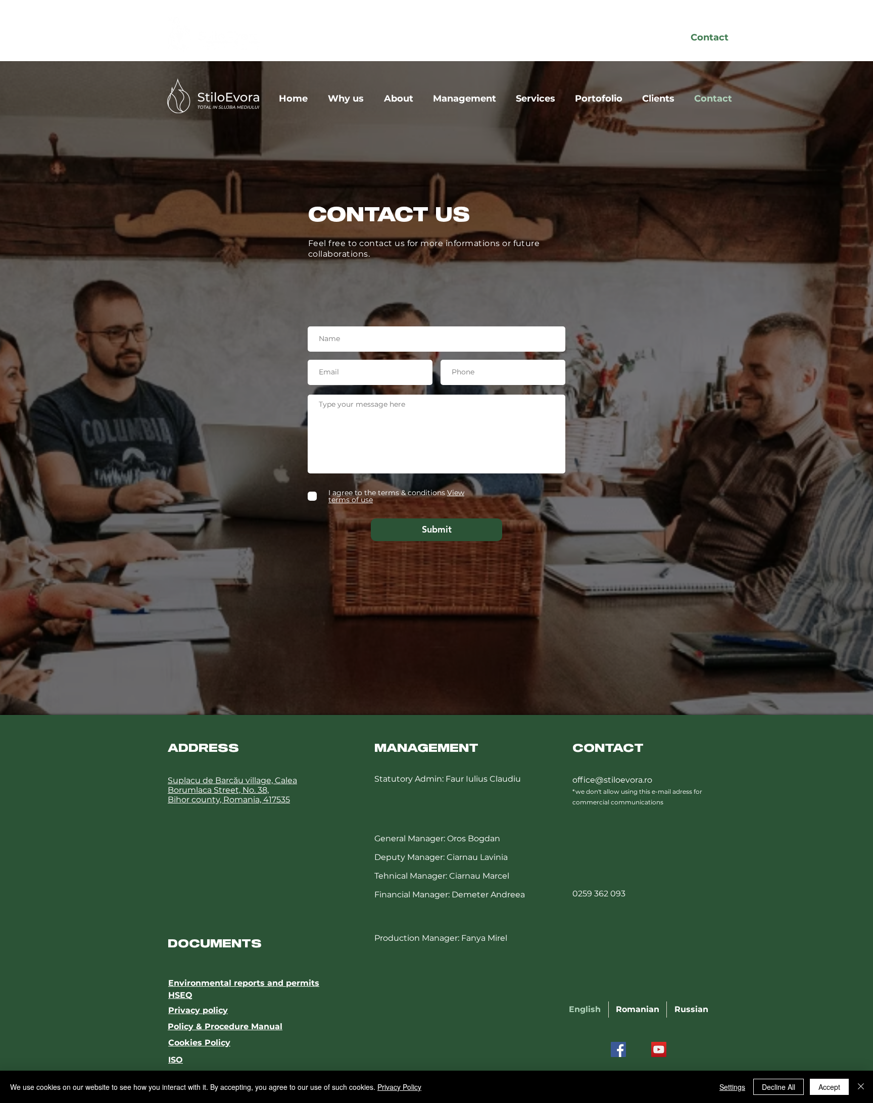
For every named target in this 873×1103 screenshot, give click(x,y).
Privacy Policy (399, 1087)
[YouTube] (658, 1049)
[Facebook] (618, 1049)
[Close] (861, 1087)
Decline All (778, 1087)
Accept (829, 1087)
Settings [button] (732, 1087)
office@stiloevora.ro (612, 780)
